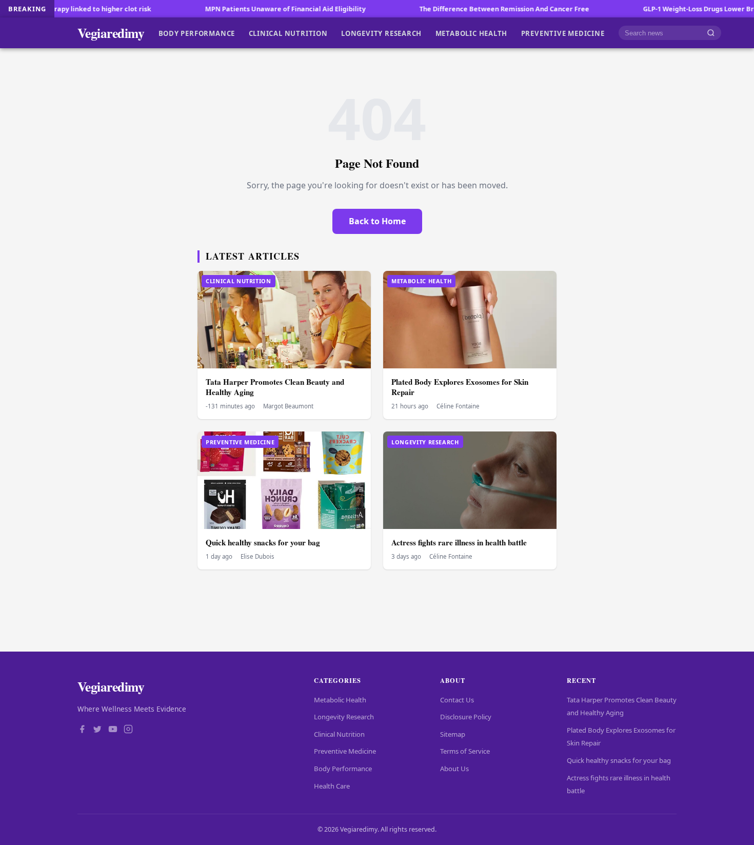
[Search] (711, 33)
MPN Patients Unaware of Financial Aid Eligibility (251, 8)
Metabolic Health (471, 32)
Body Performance (196, 32)
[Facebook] (82, 730)
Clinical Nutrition (288, 32)
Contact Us (457, 699)
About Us (454, 768)
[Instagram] (128, 730)
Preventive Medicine (563, 32)
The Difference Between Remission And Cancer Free (470, 8)
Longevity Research (381, 32)
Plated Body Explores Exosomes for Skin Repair (459, 387)
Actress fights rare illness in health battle (459, 542)
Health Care (332, 786)
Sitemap (452, 734)
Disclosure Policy (465, 716)
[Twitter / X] (97, 730)
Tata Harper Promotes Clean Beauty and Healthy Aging (275, 387)
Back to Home (377, 221)
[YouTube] (112, 730)
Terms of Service (465, 751)
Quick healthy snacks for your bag (263, 542)
